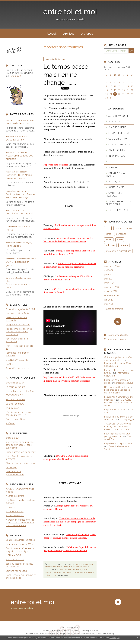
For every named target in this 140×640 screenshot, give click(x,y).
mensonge (121, 233)
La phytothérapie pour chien (118, 443)
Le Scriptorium (122, 429)
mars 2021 (109, 283)
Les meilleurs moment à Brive (20, 391)
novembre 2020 (111, 287)
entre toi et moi (70, 11)
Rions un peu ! (14, 245)
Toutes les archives (113, 308)
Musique (112, 167)
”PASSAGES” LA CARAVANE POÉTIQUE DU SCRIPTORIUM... (117, 426)
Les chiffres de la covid (19, 213)
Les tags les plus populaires (89, 631)
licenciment (57, 573)
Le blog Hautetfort (15, 403)
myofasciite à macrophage (118, 250)
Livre (110, 161)
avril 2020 (108, 304)
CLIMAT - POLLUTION (119, 132)
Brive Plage (11, 467)
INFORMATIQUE (116, 155)
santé (108, 233)
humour (124, 245)
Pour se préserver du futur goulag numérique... (117, 435)
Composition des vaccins (18, 324)
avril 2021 (108, 278)
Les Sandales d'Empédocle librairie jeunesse (118, 391)
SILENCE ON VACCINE (17, 359)
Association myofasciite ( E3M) (21, 309)
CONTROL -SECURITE (119, 144)
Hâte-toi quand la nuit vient (117, 387)
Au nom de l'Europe (17, 123)
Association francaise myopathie (16, 319)
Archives (68, 33)
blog (112, 634)
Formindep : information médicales (17, 354)
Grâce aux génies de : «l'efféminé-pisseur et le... (118, 359)
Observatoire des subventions (20, 463)
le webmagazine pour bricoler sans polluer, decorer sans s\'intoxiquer (20, 444)
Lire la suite (15, 75)
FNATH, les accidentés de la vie (19, 347)
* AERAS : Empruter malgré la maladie (20, 490)
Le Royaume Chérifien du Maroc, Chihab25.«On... (118, 363)
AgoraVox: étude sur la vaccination (17, 340)
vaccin (109, 239)
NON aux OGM (13, 555)
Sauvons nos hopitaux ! (17, 570)
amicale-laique (13, 437)
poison (118, 228)
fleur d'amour (12, 407)
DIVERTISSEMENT (117, 150)
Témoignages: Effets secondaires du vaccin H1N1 (19, 413)
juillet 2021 (109, 274)
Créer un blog (65, 628)
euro (88, 573)
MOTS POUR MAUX (15, 399)
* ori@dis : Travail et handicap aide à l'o (20, 501)
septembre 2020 (112, 295)
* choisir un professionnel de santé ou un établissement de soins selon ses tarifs (20, 522)
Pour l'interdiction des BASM (19, 544)
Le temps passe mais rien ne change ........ (65, 74)
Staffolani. (10, 423)
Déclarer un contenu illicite (34, 634)
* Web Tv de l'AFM (15, 515)
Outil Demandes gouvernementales (15, 473)
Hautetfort (75, 628)
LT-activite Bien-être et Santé (117, 448)
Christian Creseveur (123, 382)
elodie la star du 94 (15, 382)
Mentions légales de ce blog (53, 634)
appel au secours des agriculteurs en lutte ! (20, 565)
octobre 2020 (110, 291)
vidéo (120, 239)
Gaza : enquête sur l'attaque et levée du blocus (21, 576)
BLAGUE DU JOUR (117, 127)
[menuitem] (51, 33)
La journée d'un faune (115, 409)
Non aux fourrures (15, 559)
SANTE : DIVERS (116, 187)
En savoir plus (114, 638)
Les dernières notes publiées (70, 631)
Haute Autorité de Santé (17, 313)
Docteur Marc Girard (16, 419)
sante (82, 573)
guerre (76, 573)
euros (129, 228)
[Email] (117, 321)
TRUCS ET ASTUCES (118, 210)
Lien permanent (54, 564)
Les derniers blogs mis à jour (51, 631)
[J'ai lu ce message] (137, 638)
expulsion (67, 573)
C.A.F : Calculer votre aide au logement (19, 457)
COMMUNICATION (118, 138)
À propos (87, 33)
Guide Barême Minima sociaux (21, 451)
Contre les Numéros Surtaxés (20, 539)
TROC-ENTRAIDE (14, 395)
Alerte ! (10, 229)
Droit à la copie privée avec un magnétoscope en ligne (20, 550)
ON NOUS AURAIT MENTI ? (61, 567)
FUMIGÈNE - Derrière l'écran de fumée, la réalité (118, 402)
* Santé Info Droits (15, 495)
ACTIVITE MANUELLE (119, 115)
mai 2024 (108, 270)
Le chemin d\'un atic (15, 386)
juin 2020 (108, 299)
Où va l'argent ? (15, 139)
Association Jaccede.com (18, 368)
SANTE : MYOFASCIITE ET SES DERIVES (118, 203)
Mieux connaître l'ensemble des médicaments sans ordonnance (19, 331)
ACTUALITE (80, 564)
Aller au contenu (9, 2)
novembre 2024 (111, 266)
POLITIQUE (76, 567)
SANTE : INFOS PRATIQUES (114, 194)
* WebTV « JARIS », (15, 511)
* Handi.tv (10, 507)
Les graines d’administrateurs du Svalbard (118, 398)
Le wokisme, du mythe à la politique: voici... (119, 418)
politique (110, 245)
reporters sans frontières (69, 570)
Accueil (51, 33)
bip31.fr (9, 364)
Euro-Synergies (127, 419)
